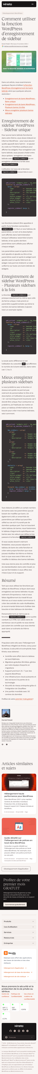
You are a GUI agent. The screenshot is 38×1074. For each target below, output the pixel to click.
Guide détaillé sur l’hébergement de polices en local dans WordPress (18, 840)
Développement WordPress (12, 13)
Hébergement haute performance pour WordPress (18, 794)
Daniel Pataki (6, 44)
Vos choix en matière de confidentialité (29, 996)
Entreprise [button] (8, 943)
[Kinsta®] (7, 4)
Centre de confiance (5, 995)
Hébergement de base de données (17, 972)
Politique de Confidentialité (16, 995)
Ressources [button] (9, 938)
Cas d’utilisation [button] (10, 927)
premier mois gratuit (24, 699)
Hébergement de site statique (15, 976)
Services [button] (7, 932)
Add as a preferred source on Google (16, 46)
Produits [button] (7, 921)
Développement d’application (16, 869)
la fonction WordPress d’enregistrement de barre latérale (17, 88)
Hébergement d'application (14, 968)
